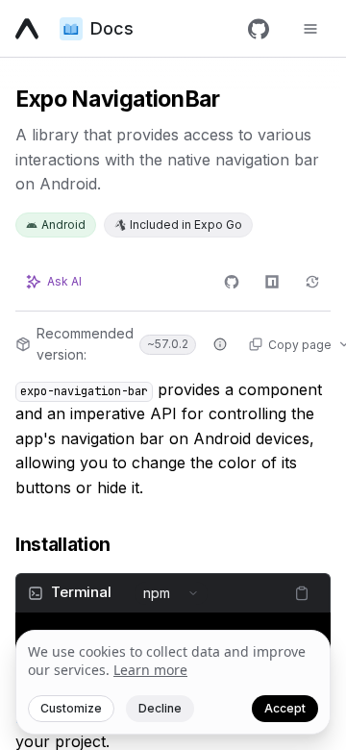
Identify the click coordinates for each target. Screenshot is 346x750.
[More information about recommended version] (220, 344)
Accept (285, 708)
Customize (71, 708)
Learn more (150, 670)
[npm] (272, 281)
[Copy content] (302, 593)
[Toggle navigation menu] (310, 29)
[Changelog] (312, 281)
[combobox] (171, 593)
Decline (160, 708)
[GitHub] (258, 29)
